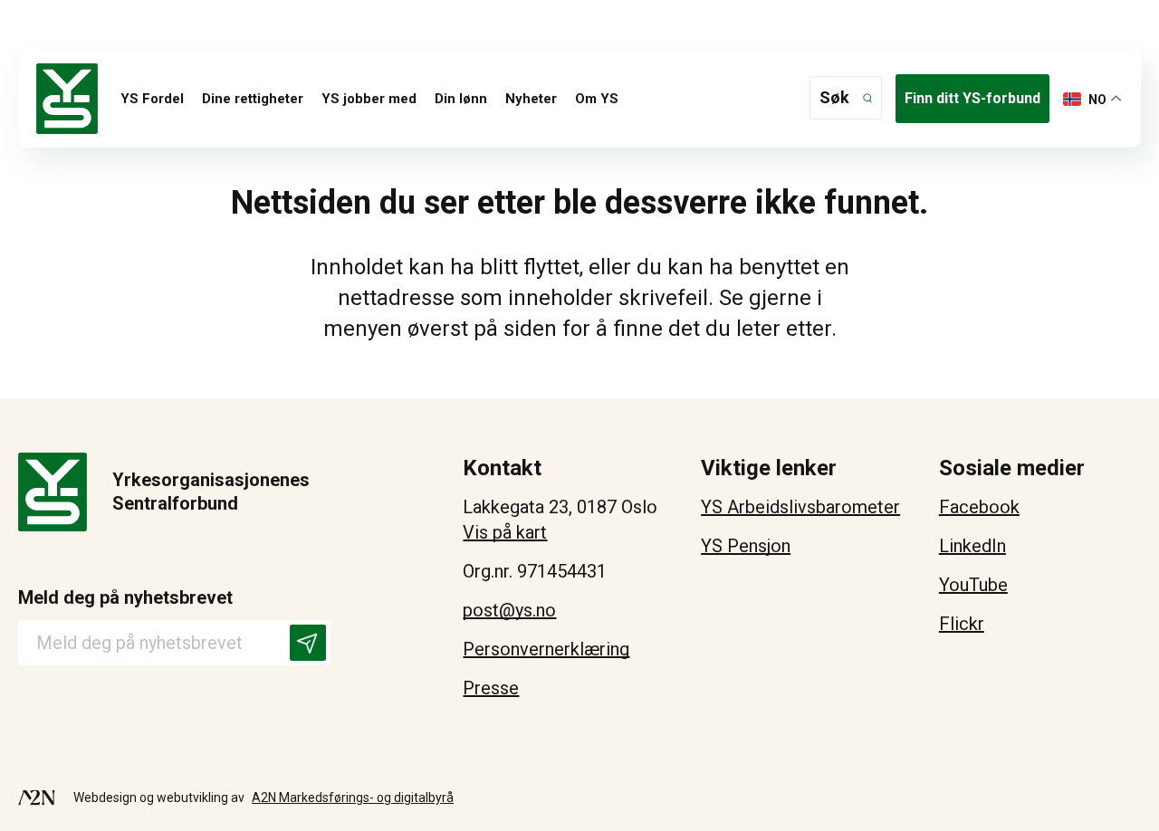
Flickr (961, 624)
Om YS (596, 99)
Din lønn (461, 99)
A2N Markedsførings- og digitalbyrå (353, 797)
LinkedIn (972, 546)
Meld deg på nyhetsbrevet (125, 597)
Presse (491, 688)
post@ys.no (509, 610)
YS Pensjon (745, 546)
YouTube (973, 585)
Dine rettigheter (252, 99)
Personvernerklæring (546, 649)
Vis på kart (505, 532)
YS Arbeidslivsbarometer (800, 507)
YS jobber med (369, 99)
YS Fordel (152, 99)
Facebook (979, 507)
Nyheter (531, 99)
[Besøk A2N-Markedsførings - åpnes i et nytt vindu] (36, 797)
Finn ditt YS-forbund (972, 98)
